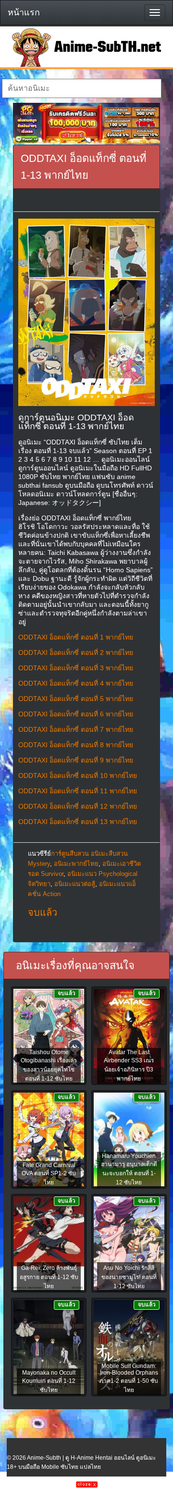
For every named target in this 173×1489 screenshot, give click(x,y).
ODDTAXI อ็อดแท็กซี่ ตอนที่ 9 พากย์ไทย (75, 760)
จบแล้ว (42, 912)
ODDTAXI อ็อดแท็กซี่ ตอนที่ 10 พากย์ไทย (77, 775)
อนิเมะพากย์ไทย (76, 863)
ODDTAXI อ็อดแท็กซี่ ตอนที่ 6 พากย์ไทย (75, 714)
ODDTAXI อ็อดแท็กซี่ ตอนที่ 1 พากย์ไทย (75, 637)
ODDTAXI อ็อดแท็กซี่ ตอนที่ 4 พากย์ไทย (75, 683)
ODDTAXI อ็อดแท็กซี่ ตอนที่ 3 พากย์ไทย (75, 668)
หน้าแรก (24, 12)
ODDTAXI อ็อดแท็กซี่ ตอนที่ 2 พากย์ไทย (75, 652)
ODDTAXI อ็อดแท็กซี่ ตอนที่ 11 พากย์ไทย (77, 791)
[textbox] (81, 88)
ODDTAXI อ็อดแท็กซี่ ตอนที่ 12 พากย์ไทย (77, 806)
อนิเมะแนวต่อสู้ (74, 883)
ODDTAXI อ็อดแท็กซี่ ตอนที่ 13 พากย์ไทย (77, 821)
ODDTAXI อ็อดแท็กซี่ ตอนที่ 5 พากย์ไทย (75, 698)
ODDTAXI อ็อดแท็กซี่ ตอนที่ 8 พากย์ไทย (75, 745)
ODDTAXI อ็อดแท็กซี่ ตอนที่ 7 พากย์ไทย (75, 729)
